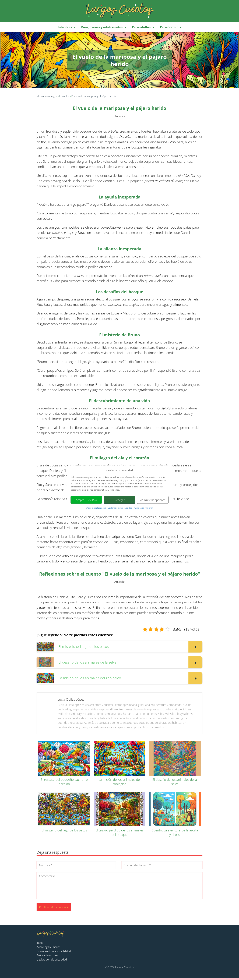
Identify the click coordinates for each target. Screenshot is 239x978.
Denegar (119, 500)
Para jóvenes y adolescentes (101, 27)
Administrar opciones (152, 500)
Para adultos (141, 27)
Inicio (40, 942)
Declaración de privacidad (120, 507)
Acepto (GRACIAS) (86, 500)
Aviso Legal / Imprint (143, 507)
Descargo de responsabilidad (54, 951)
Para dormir (169, 27)
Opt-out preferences (96, 507)
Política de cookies (47, 955)
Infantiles (65, 27)
